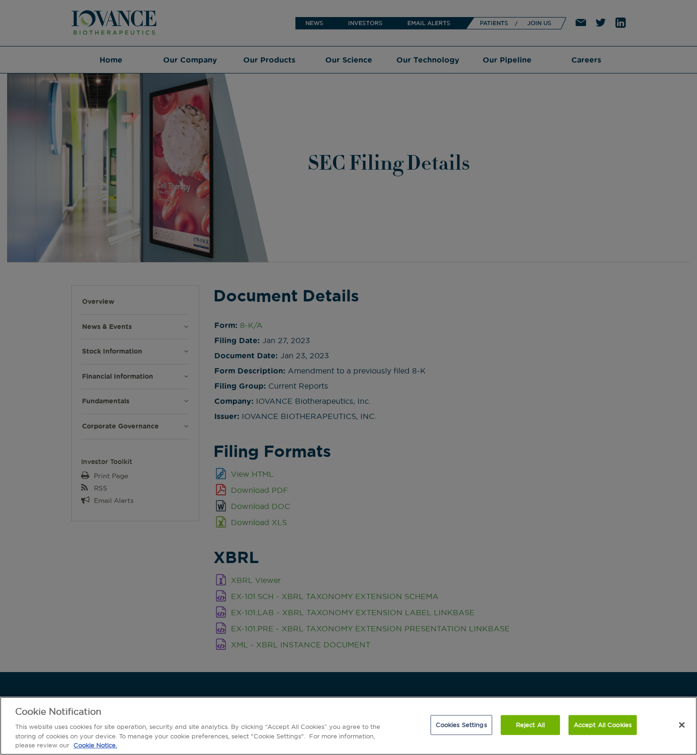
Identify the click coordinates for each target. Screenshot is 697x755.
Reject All (530, 724)
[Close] (681, 725)
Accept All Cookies (603, 724)
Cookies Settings (461, 724)
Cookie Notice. (95, 745)
